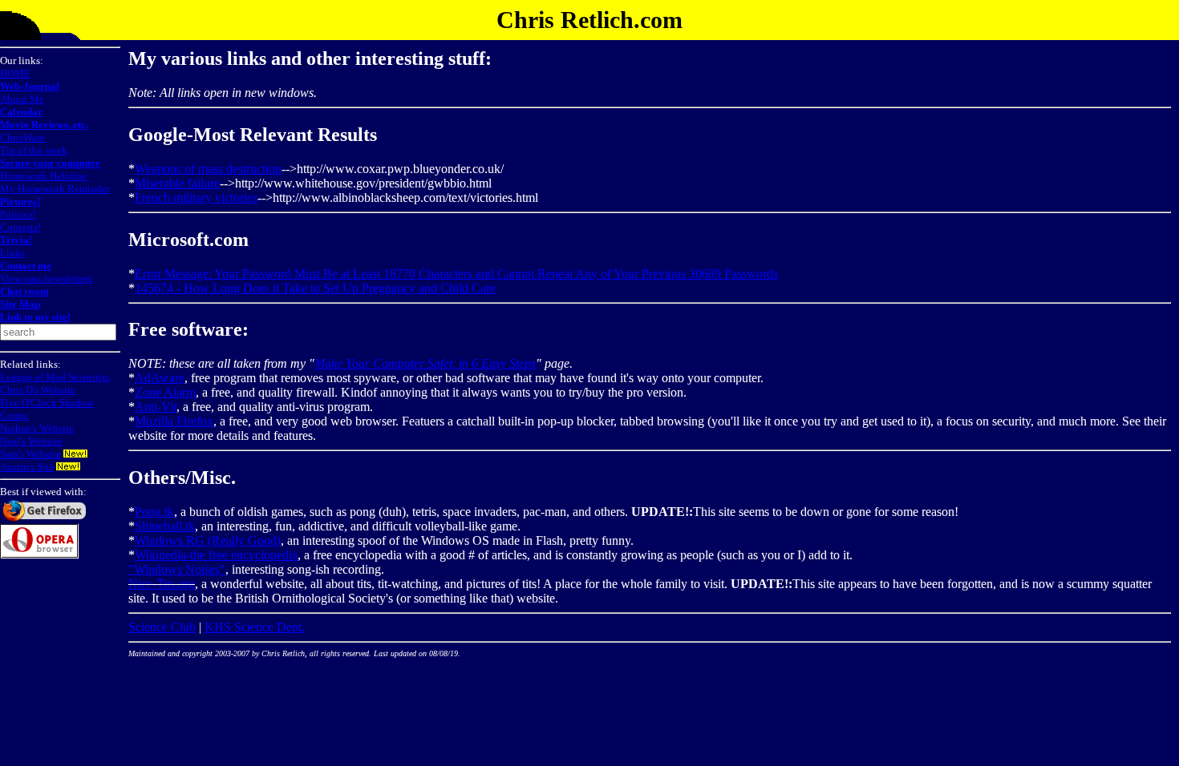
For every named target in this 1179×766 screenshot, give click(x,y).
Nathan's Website (37, 428)
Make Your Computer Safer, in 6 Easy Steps (425, 363)
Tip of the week (33, 150)
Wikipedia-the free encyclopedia (216, 555)
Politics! (18, 214)
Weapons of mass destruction (208, 168)
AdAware (159, 378)
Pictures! (20, 202)
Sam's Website (30, 454)
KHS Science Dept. (255, 627)
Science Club (162, 627)
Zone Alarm (165, 392)
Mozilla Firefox (174, 421)
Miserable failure (177, 183)
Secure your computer (50, 163)
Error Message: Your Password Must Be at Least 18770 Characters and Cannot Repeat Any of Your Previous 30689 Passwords (456, 273)
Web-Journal (29, 86)
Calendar (21, 112)
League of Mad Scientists (55, 377)
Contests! (20, 227)
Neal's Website (31, 441)
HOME (15, 73)
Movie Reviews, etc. (44, 125)
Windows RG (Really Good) (208, 540)
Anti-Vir (155, 406)
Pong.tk (154, 511)
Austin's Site (27, 467)
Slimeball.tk (165, 526)
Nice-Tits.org (161, 584)
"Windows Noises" (176, 569)
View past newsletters (46, 278)
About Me (22, 99)
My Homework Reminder (55, 189)
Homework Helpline (43, 176)
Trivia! (16, 240)
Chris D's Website (37, 390)
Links (12, 253)
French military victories (196, 197)
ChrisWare (22, 137)
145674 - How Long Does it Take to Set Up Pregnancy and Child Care (315, 288)
